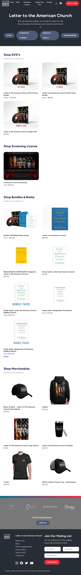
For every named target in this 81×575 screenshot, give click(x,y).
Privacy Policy (21, 550)
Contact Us (20, 555)
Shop (17, 2)
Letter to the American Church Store (23, 571)
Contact (49, 2)
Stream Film (20, 541)
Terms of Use (20, 553)
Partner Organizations (24, 547)
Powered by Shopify (43, 571)
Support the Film (39, 3)
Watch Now (72, 3)
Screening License (27, 3)
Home (12, 2)
